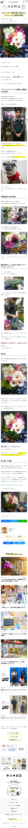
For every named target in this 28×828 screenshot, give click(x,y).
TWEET (14, 521)
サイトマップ (23, 823)
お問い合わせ (14, 819)
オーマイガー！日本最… (14, 733)
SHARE (5, 521)
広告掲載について (14, 808)
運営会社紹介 (14, 811)
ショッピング (4, 21)
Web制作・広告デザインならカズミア (14, 814)
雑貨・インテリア (13, 21)
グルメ (25, 605)
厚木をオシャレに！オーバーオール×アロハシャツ (13, 718)
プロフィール (8, 536)
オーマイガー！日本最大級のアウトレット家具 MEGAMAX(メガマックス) (12, 662)
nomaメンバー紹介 (14, 802)
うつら (26, 19)
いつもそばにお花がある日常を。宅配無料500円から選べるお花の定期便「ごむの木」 (13, 580)
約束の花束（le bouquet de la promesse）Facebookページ (13, 485)
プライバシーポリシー (15, 823)
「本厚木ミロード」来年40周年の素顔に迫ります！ (14, 607)
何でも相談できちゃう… (14, 739)
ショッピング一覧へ (14, 736)
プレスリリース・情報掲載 (14, 805)
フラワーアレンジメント (6, 516)
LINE (23, 521)
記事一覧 (19, 536)
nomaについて (14, 799)
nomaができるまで (6, 823)
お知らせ (24, 577)
